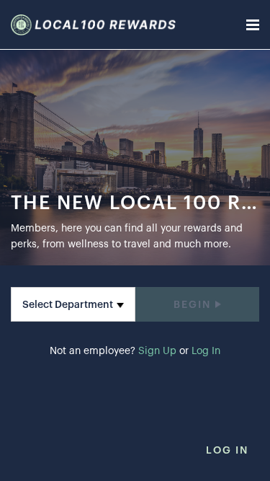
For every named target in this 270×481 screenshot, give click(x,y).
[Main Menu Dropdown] (252, 24)
